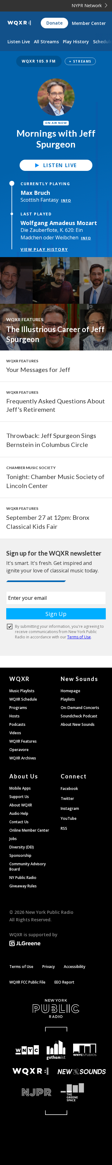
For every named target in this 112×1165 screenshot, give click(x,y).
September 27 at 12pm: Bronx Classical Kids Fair (47, 522)
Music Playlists (22, 690)
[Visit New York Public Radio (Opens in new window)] (56, 1008)
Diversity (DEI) (21, 847)
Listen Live (60, 165)
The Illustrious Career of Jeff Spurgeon (55, 334)
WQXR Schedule (23, 699)
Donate (54, 23)
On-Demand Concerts (80, 707)
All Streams (46, 42)
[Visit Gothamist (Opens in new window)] (56, 1050)
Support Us (19, 796)
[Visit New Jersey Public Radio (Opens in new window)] (30, 1092)
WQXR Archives (22, 758)
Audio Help (18, 813)
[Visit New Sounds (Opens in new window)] (81, 1071)
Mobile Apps (20, 788)
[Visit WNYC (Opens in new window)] (27, 1050)
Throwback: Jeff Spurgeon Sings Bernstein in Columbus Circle (51, 440)
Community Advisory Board (27, 866)
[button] (56, 61)
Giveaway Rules (23, 886)
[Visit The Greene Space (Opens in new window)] (81, 1092)
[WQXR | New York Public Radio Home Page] (19, 23)
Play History (76, 42)
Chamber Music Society (31, 467)
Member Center (89, 23)
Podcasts (17, 724)
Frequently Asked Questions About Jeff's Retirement (55, 405)
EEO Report (64, 982)
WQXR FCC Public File (27, 982)
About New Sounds (78, 724)
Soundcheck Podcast (79, 716)
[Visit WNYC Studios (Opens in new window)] (84, 1050)
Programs (18, 707)
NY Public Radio (22, 877)
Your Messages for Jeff (38, 369)
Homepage (70, 690)
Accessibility (74, 966)
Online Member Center (29, 830)
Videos (15, 732)
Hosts (14, 716)
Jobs (13, 838)
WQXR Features (24, 319)
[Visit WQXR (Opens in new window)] (30, 1071)
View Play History (44, 249)
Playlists (68, 699)
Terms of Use (21, 966)
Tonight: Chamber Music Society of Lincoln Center (55, 481)
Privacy (48, 966)
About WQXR (20, 805)
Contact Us (19, 821)
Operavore (19, 749)
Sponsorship (20, 855)
